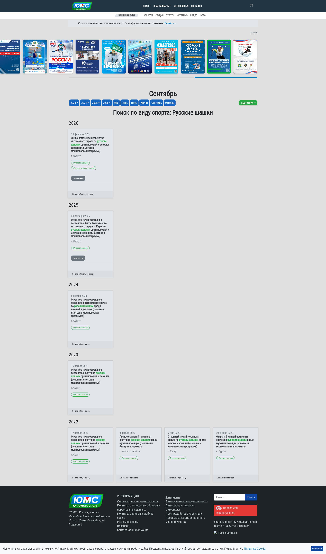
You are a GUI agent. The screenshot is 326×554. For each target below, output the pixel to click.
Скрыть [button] (253, 32)
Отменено (78, 178)
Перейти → (171, 23)
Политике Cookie (254, 548)
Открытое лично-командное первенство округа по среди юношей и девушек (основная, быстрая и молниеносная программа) (90, 376)
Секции (160, 15)
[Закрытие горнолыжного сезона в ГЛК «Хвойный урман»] (114, 57)
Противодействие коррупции (184, 513)
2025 (95, 102)
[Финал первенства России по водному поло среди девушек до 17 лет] (140, 57)
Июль (134, 102)
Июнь (125, 102)
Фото (203, 15)
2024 (84, 102)
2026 (105, 102)
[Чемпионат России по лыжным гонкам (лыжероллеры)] (219, 57)
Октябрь (169, 102)
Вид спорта (247, 102)
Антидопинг (173, 497)
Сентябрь (156, 102)
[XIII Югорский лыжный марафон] (87, 57)
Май (116, 102)
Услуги (170, 15)
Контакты (196, 6)
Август (144, 102)
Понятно (317, 548)
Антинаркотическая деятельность (187, 501)
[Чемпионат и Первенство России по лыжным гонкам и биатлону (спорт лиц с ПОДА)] (61, 57)
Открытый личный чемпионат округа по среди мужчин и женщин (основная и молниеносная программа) (187, 441)
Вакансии (123, 525)
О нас (146, 6)
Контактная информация (132, 530)
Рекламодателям (128, 521)
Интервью (182, 15)
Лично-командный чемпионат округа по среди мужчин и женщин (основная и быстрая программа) (138, 441)
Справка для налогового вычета (137, 501)
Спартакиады (161, 6)
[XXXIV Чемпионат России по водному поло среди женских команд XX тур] (35, 57)
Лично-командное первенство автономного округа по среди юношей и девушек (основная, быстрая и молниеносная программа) (90, 144)
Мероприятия (181, 6)
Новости (148, 15)
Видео (193, 15)
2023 (73, 102)
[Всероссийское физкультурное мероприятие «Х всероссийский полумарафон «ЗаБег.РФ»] (166, 57)
